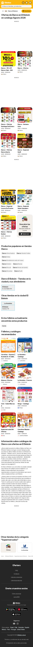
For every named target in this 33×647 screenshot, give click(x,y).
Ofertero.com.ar (21, 635)
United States (21, 629)
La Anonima (26, 499)
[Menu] (30, 2)
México (4, 629)
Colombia (21, 627)
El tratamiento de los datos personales (16, 643)
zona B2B (17, 597)
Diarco (8, 253)
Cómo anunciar (16, 594)
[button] (26, 2)
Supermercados (11, 499)
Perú (8, 629)
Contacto (16, 574)
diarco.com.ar (27, 480)
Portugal (13, 629)
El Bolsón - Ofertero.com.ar (8, 453)
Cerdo (4, 326)
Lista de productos (16, 580)
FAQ (16, 570)
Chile (15, 627)
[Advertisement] (16, 34)
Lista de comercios (16, 577)
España (27, 627)
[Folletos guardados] (23, 2)
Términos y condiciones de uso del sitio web (16, 639)
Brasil (11, 627)
